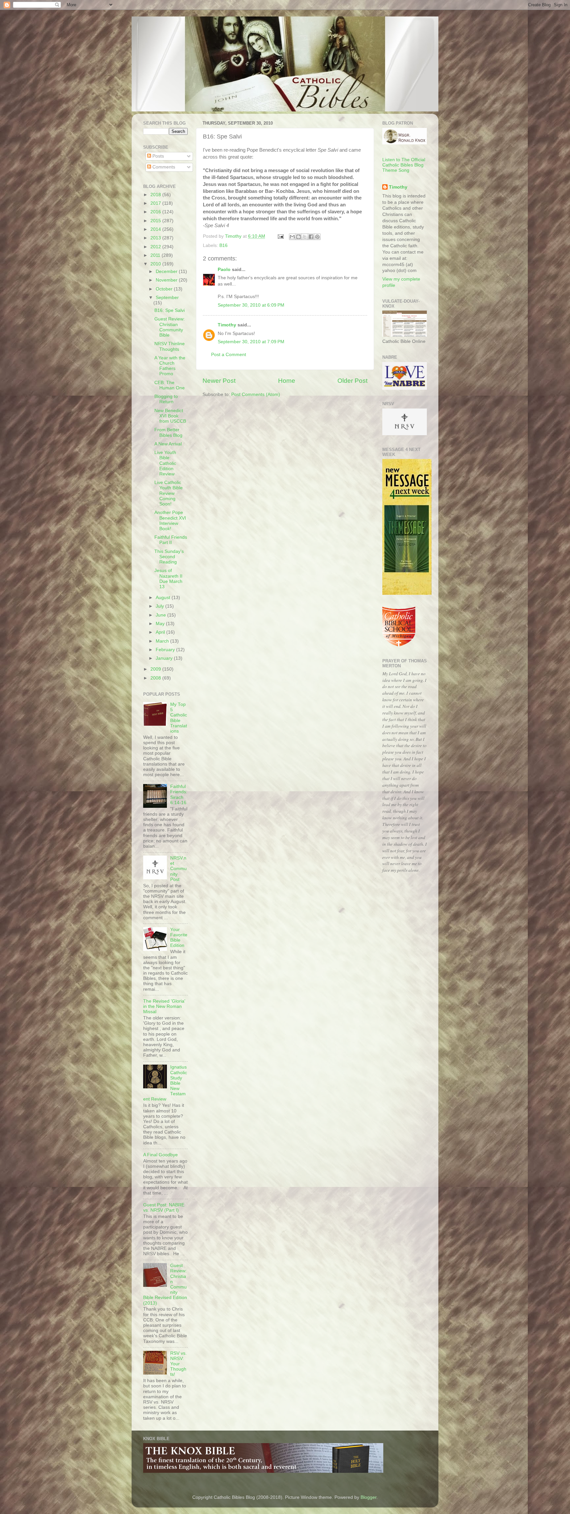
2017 (156, 203)
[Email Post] (280, 236)
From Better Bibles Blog (168, 432)
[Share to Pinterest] (317, 236)
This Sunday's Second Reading (169, 556)
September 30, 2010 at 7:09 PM (251, 341)
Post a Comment (228, 354)
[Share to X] (304, 236)
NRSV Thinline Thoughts (169, 346)
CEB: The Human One (169, 385)
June (161, 615)
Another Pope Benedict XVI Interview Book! (170, 520)
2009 (156, 669)
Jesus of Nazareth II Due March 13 (168, 578)
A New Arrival (168, 443)
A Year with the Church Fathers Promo (169, 366)
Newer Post (219, 380)
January (165, 658)
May (161, 623)
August (164, 597)
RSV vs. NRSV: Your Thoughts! (178, 1364)
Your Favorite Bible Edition (178, 937)
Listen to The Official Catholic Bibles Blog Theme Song (403, 165)
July (160, 606)
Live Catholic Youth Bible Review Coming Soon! (168, 493)
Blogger (368, 1497)
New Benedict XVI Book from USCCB (170, 416)
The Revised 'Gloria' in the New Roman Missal (164, 1006)
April (161, 632)
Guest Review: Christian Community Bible (169, 327)
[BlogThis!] (298, 236)
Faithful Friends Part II (170, 540)
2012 (156, 246)
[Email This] (292, 236)
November (167, 280)
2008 (156, 678)
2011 (156, 255)
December (167, 271)
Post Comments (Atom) (255, 394)
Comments (163, 167)
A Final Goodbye (160, 1154)
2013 (156, 237)
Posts (157, 156)
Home (286, 380)
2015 (156, 220)
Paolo (224, 269)
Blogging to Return (166, 399)
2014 (156, 229)
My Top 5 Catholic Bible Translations (178, 718)
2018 (156, 194)
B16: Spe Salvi (169, 310)
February (166, 649)
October (165, 289)
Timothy (227, 324)
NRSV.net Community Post (178, 869)
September (167, 297)
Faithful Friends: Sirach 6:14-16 (178, 794)
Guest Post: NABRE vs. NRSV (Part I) (163, 1207)
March (163, 641)
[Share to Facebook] (311, 236)
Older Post (352, 380)
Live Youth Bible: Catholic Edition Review (165, 463)
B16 (223, 245)
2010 (156, 263)
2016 (156, 211)
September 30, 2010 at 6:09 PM (251, 305)
